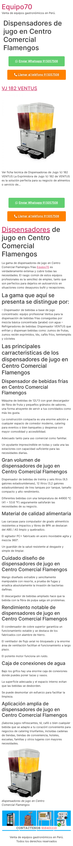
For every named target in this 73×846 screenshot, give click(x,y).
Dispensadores (26, 229)
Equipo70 (17, 7)
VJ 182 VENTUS (19, 88)
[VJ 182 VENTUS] (36, 165)
